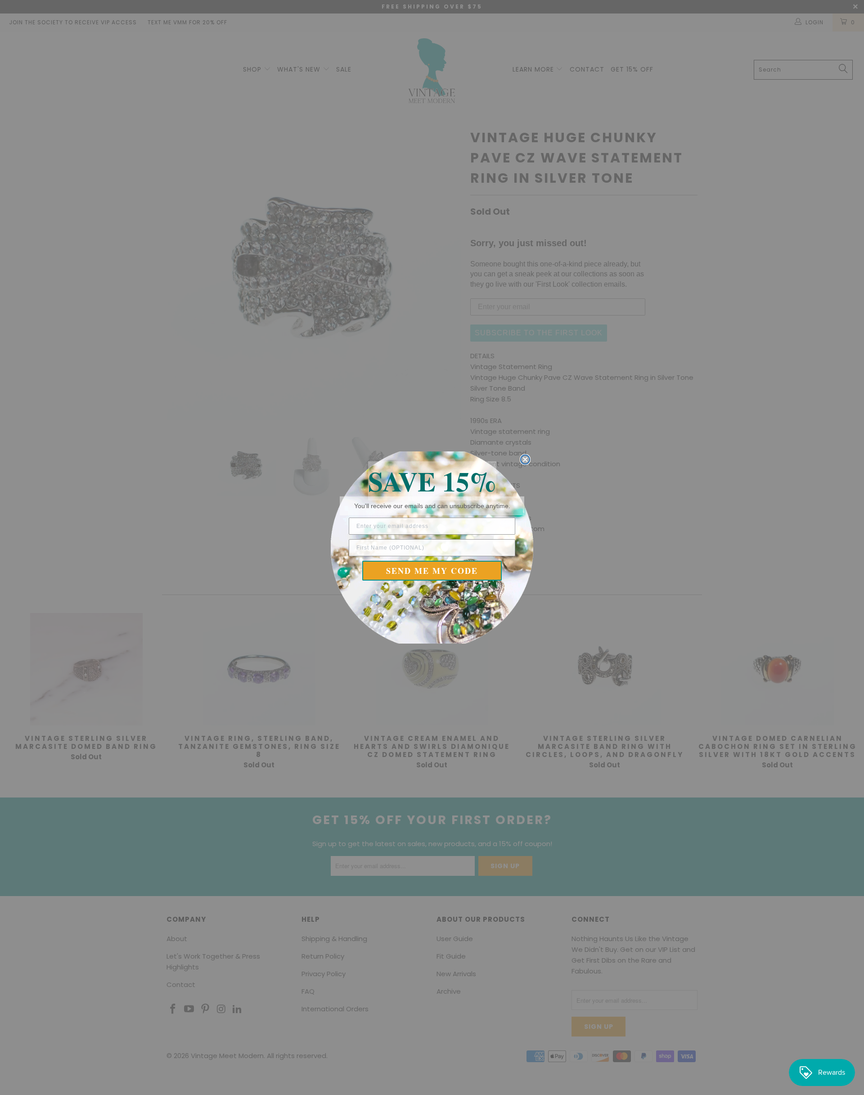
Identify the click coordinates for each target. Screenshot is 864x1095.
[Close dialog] (525, 459)
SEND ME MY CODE (432, 571)
